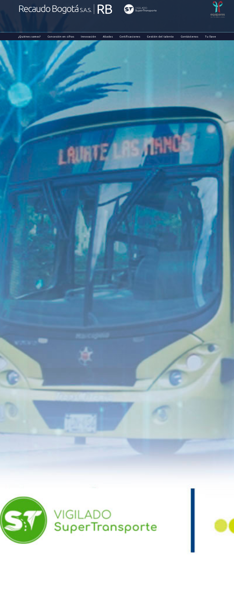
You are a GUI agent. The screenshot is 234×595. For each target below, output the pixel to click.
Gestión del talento (160, 36)
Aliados (108, 36)
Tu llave (210, 36)
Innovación (88, 36)
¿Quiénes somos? (29, 36)
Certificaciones (130, 36)
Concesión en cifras (61, 36)
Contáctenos (189, 36)
